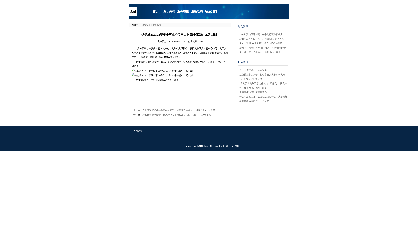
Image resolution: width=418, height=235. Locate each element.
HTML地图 (234, 146)
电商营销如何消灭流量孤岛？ (254, 92)
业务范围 (157, 25)
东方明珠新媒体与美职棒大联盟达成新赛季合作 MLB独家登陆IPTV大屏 (178, 110)
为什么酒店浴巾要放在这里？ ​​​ (254, 70)
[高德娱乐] (133, 11)
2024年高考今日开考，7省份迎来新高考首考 (261, 39)
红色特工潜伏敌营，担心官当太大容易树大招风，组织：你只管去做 (176, 115)
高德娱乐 (146, 25)
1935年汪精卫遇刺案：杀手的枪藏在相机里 (261, 34)
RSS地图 (223, 146)
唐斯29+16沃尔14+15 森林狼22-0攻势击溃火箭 (262, 48)
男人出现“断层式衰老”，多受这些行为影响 (260, 43)
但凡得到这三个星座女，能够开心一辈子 (260, 52)
